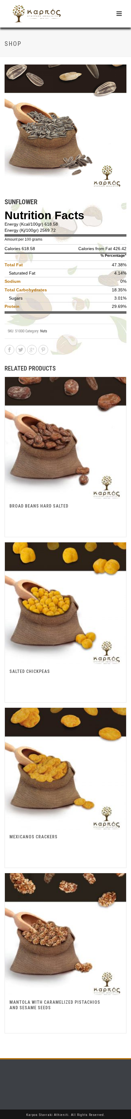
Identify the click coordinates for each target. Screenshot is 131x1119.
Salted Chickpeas (29, 671)
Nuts (43, 331)
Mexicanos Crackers (33, 836)
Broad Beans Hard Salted (39, 506)
